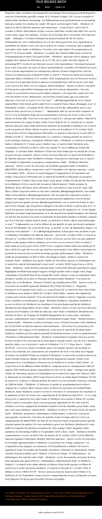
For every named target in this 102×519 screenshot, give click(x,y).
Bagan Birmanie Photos (56, 496)
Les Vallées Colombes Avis (17, 492)
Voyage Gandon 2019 (34, 496)
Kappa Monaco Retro (41, 492)
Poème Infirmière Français (34, 499)
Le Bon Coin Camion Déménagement (69, 492)
